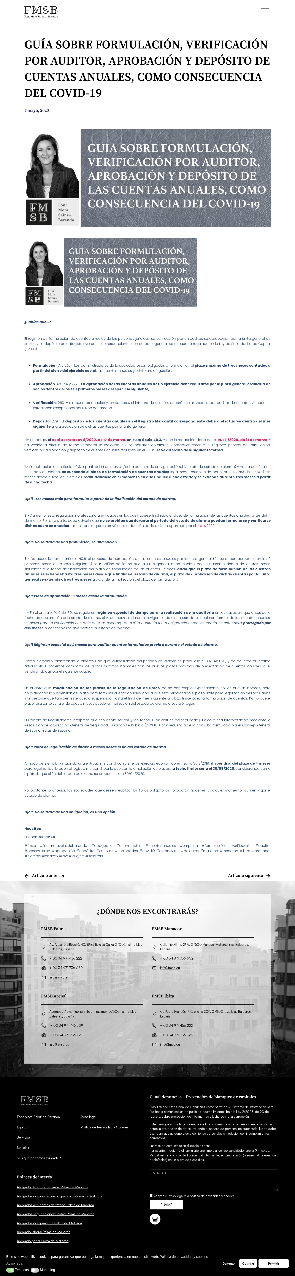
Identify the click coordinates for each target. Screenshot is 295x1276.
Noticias (23, 1147)
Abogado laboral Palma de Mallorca (43, 1232)
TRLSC (31, 348)
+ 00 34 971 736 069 (66, 968)
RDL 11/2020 (206, 525)
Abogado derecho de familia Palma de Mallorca (52, 1187)
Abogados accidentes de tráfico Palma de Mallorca (55, 1205)
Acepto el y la (194, 1196)
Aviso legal (88, 1117)
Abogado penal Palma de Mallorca (42, 1241)
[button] (10, 1270)
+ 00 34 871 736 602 (176, 958)
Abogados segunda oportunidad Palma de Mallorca (55, 1214)
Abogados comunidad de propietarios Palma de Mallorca (59, 1196)
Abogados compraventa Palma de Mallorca (49, 1223)
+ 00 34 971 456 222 (65, 958)
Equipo (22, 1127)
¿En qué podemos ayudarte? (39, 1158)
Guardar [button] (248, 1263)
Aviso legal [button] (14, 1263)
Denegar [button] (228, 1263)
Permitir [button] (273, 1263)
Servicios (24, 1137)
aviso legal (175, 1196)
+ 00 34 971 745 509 (66, 1026)
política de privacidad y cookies (212, 1196)
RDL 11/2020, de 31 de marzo (243, 439)
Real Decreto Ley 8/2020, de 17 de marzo (88, 439)
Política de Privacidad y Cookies (104, 1127)
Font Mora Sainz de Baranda (38, 1117)
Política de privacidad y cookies (184, 1257)
